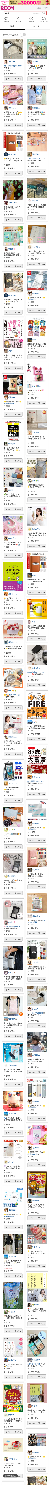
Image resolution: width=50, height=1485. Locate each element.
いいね (19, 78)
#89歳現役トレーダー (36, 781)
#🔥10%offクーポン (13, 695)
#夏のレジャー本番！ (14, 927)
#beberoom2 (9, 404)
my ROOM (44, 19)
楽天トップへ (43, 8)
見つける (18, 19)
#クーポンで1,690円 (35, 1013)
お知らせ (31, 19)
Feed (6, 19)
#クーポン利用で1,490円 (13, 66)
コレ (9, 78)
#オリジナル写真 (34, 159)
